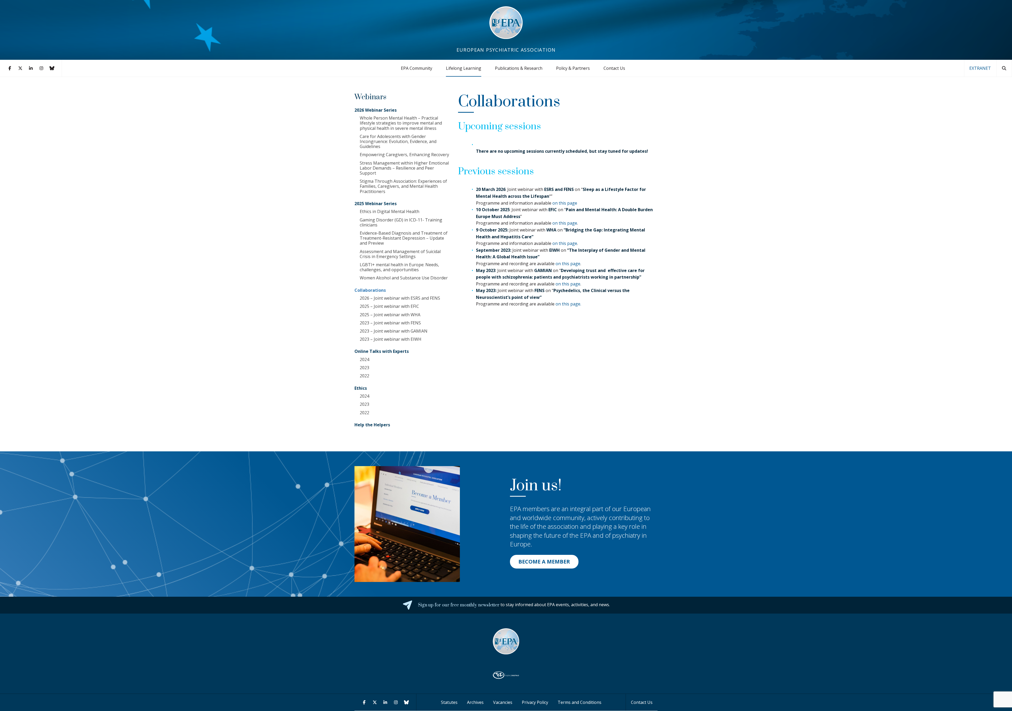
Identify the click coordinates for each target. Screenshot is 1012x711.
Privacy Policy (535, 702)
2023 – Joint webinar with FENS (390, 323)
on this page (564, 203)
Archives (475, 702)
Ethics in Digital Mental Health (389, 211)
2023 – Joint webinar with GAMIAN (393, 331)
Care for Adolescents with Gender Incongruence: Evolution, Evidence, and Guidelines (398, 141)
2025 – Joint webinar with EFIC (389, 306)
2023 (364, 368)
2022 (364, 376)
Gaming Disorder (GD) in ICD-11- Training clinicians (401, 222)
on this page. (567, 304)
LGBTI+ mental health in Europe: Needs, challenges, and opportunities (399, 267)
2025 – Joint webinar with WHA (390, 315)
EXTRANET (980, 68)
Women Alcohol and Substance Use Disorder (404, 278)
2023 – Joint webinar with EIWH (390, 339)
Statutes (449, 702)
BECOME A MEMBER (544, 561)
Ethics (360, 388)
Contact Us (614, 68)
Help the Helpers (372, 425)
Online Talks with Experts (381, 351)
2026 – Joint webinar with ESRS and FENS (400, 298)
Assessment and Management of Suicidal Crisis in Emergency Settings (400, 254)
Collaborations (370, 290)
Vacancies (502, 702)
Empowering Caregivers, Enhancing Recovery (404, 154)
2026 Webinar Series (375, 110)
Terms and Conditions (579, 702)
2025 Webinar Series (375, 203)
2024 (364, 359)
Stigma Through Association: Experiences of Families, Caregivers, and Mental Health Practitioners (403, 186)
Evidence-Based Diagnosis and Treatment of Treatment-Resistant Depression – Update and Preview (403, 238)
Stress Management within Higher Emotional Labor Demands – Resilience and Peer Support (404, 168)
